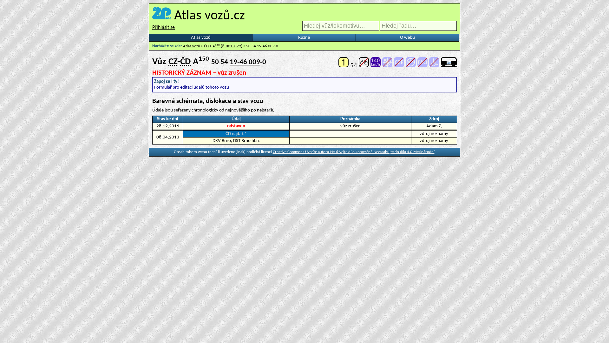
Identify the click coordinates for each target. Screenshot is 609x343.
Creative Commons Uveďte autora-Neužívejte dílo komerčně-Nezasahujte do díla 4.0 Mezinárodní (354, 152)
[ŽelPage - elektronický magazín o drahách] (161, 16)
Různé (304, 37)
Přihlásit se (163, 27)
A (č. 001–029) (227, 46)
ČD (206, 46)
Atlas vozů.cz (209, 16)
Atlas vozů (201, 37)
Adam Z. (434, 126)
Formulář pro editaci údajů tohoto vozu (191, 87)
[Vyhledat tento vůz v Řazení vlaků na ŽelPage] (449, 65)
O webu (407, 37)
